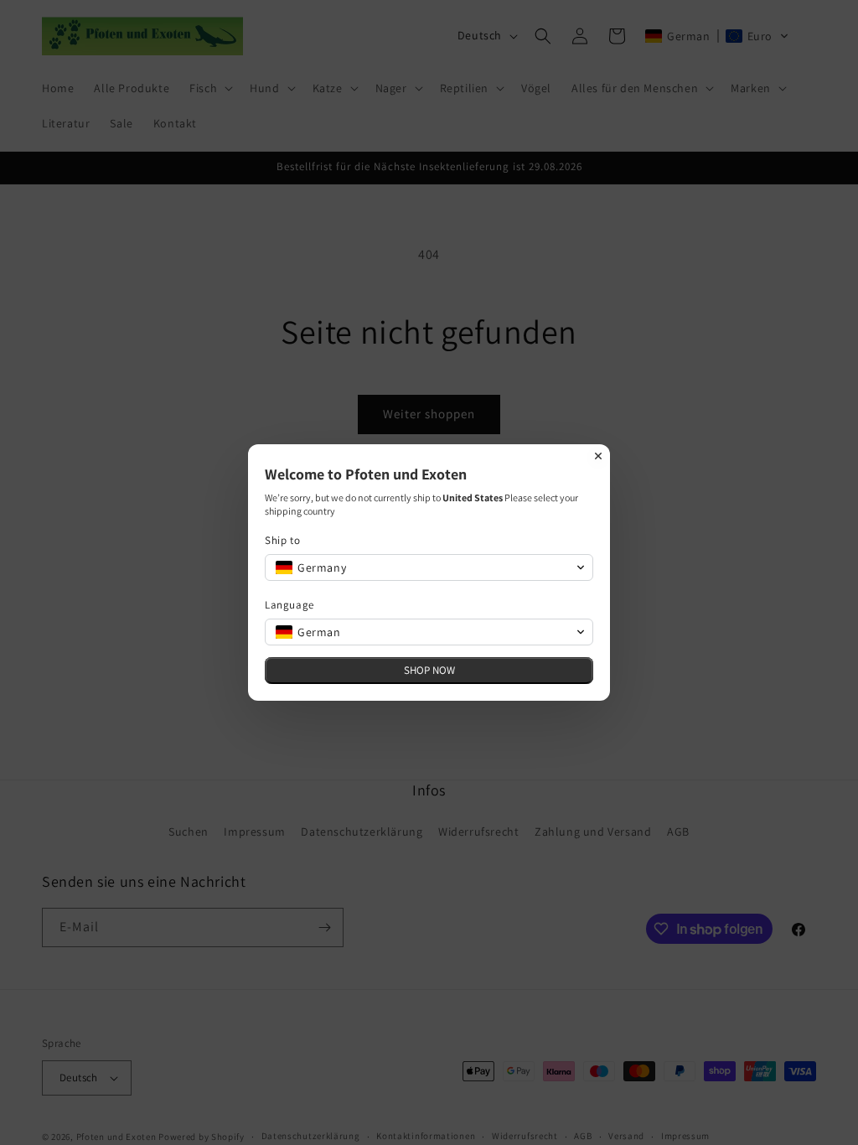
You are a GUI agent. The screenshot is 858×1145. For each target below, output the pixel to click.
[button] (429, 567)
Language (289, 605)
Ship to (282, 540)
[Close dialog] (598, 456)
